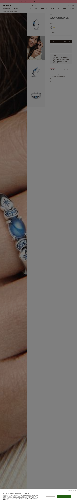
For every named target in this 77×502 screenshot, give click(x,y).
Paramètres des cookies (50, 496)
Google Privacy (6, 499)
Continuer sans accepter (72, 490)
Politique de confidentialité (32, 498)
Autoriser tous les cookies (64, 496)
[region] (38, 495)
